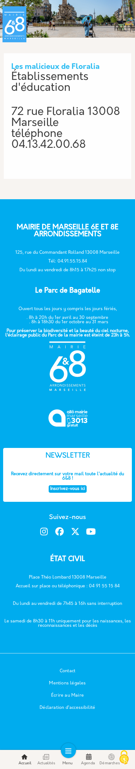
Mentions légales (67, 683)
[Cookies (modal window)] (124, 758)
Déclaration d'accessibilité (67, 707)
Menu (67, 763)
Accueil (25, 763)
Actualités (46, 763)
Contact (67, 671)
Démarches (110, 763)
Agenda (88, 763)
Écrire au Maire (67, 695)
